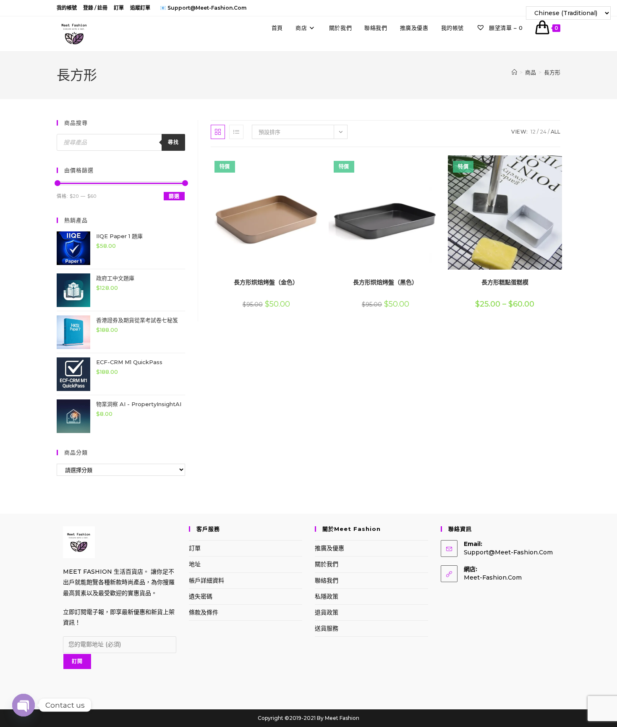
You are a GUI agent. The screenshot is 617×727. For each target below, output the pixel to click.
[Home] (514, 72)
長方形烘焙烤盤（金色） (266, 282)
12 (533, 132)
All (555, 132)
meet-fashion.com (493, 577)
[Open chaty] (23, 705)
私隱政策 (326, 596)
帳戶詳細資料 (206, 580)
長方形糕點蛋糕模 (504, 282)
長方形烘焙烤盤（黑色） (385, 282)
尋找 (173, 142)
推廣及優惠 (329, 548)
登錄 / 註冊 (95, 8)
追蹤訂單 (140, 8)
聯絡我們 (326, 580)
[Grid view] (218, 132)
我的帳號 (67, 8)
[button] (299, 165)
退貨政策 (326, 612)
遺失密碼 (200, 596)
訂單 (119, 8)
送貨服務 (326, 628)
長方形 (552, 72)
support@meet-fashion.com (508, 552)
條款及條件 (203, 612)
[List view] (236, 132)
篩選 (174, 196)
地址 (195, 564)
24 (543, 132)
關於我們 (326, 564)
